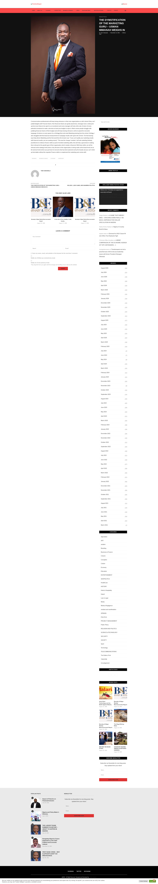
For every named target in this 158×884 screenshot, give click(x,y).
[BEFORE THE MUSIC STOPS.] (105, 738)
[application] (113, 197)
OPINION (103, 613)
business (34, 158)
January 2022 (105, 481)
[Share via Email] (69, 165)
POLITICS (104, 617)
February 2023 (105, 425)
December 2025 (105, 303)
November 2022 (105, 438)
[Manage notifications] (154, 880)
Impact (103, 594)
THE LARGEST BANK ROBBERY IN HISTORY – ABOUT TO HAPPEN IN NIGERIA (50, 828)
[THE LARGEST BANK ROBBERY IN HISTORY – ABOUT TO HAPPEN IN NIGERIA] (36, 830)
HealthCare (104, 582)
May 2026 (104, 281)
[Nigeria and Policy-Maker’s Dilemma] (36, 816)
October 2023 (105, 390)
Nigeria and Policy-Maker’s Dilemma (50, 813)
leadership (61, 158)
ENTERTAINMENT (106, 575)
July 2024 (104, 351)
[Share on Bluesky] (67, 165)
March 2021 (104, 525)
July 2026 (104, 272)
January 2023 (105, 429)
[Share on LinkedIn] (61, 165)
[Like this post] (56, 165)
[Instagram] (123, 10)
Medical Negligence (107, 605)
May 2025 (104, 333)
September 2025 (106, 316)
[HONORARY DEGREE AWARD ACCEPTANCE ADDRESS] (120, 738)
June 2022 (104, 459)
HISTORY (104, 586)
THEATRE (104, 659)
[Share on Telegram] (64, 165)
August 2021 (104, 503)
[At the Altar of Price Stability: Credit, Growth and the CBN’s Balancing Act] (63, 207)
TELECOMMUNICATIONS (109, 651)
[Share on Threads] (66, 165)
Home (33, 10)
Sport (102, 644)
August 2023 (104, 398)
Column (103, 556)
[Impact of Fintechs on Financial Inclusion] (36, 803)
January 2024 (105, 377)
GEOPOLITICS (105, 579)
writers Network (98, 10)
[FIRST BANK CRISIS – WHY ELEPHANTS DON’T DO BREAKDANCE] (36, 856)
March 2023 (104, 420)
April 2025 (104, 337)
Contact (109, 10)
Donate (116, 10)
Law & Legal (104, 598)
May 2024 (104, 359)
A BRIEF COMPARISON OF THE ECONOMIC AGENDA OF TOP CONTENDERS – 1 (113, 243)
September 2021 (106, 499)
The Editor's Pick (106, 655)
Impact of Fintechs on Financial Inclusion (49, 799)
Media (78, 10)
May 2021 (104, 516)
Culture (103, 563)
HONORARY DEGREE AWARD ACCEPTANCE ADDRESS (120, 748)
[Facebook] (119, 10)
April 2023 (104, 416)
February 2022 (105, 477)
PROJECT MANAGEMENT (109, 621)
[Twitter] (121, 10)
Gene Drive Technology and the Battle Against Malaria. (105, 703)
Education (104, 571)
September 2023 (106, 394)
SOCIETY (104, 640)
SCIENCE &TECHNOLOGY (109, 632)
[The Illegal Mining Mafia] (120, 715)
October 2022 (105, 442)
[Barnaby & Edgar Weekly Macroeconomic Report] (41, 207)
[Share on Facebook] (58, 165)
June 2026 (104, 276)
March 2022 (104, 472)
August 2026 (104, 268)
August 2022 (104, 451)
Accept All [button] (152, 881)
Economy (48, 10)
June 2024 (104, 355)
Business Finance (43, 158)
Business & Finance (68, 10)
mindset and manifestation (108, 609)
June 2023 (104, 407)
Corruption (57, 10)
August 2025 (104, 320)
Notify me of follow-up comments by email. (43, 258)
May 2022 (104, 464)
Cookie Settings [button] (143, 881)
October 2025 (105, 311)
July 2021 (104, 507)
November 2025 (105, 307)
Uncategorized (105, 663)
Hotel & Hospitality (106, 590)
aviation (103, 544)
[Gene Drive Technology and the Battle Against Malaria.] (105, 692)
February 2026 (105, 294)
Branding (103, 548)
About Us (39, 10)
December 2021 (105, 486)
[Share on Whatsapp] (63, 165)
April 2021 (104, 520)
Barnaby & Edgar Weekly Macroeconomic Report (120, 703)
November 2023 (105, 385)
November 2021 (105, 490)
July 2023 (104, 403)
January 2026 (105, 298)
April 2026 (104, 285)
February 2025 (105, 346)
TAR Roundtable (86, 10)
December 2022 (105, 433)
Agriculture (104, 536)
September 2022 (106, 446)
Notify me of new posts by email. (40, 262)
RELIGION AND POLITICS (109, 628)
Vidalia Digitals (92, 877)
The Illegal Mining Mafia (119, 724)
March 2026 (104, 290)
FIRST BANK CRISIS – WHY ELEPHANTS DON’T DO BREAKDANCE (51, 853)
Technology (104, 647)
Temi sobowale (104, 32)
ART (102, 540)
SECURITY (104, 636)
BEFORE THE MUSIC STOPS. (105, 747)
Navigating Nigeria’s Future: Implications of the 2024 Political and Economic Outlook (51, 841)
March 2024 (104, 368)
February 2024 (105, 372)
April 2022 (104, 468)
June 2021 (104, 512)
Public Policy (105, 624)
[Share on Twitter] (60, 165)
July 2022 (104, 455)
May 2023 (104, 411)
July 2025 (104, 324)
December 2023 (105, 381)
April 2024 (104, 364)
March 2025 (104, 342)
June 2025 (104, 329)
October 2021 (105, 494)
